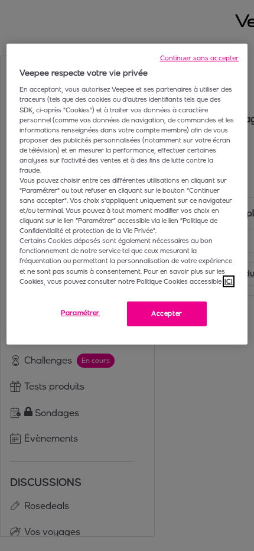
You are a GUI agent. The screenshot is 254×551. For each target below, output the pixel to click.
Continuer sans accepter (199, 58)
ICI (228, 281)
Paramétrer (80, 313)
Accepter (167, 313)
